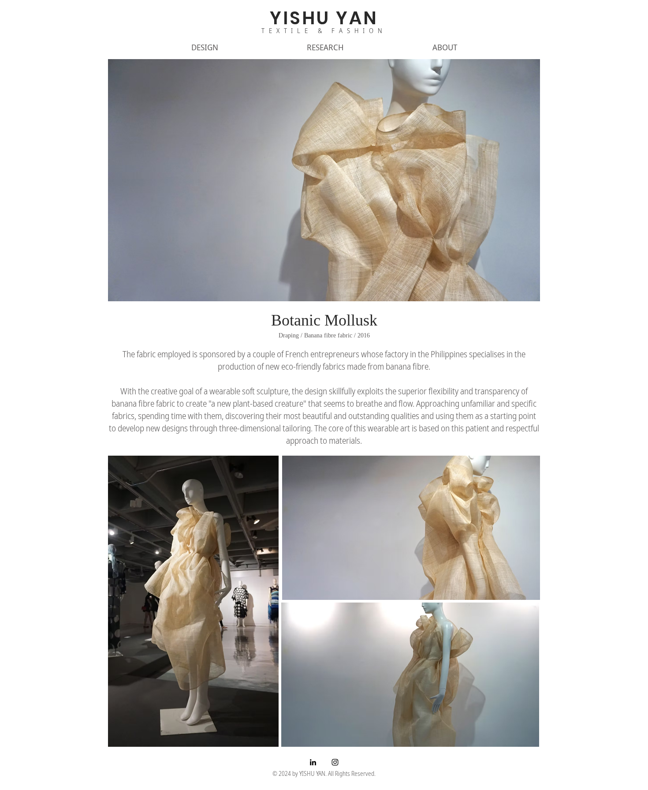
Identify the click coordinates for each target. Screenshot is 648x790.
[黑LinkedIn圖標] (313, 762)
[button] (204, 47)
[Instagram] (335, 762)
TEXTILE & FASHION (324, 30)
